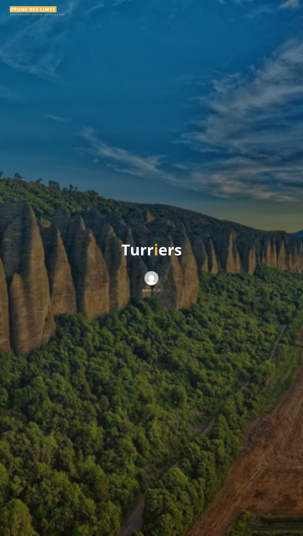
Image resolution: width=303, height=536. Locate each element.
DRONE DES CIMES (32, 9)
